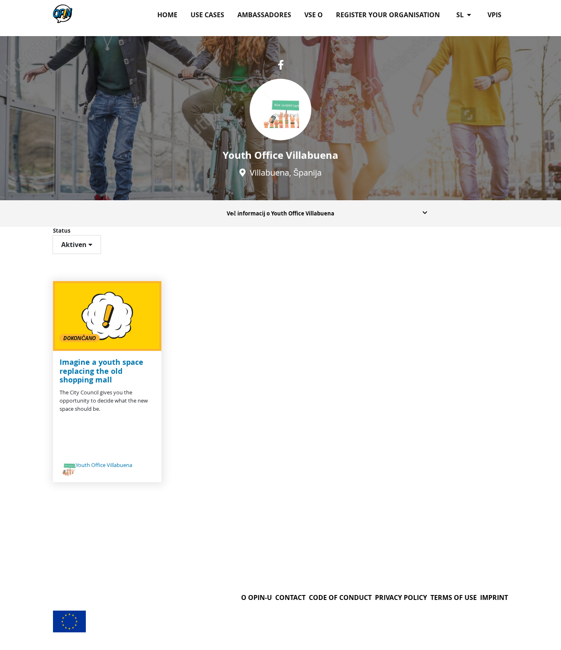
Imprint (494, 597)
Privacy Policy (401, 597)
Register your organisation (388, 14)
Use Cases (207, 14)
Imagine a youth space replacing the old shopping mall (101, 371)
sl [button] (460, 14)
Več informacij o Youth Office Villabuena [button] (280, 213)
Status (61, 230)
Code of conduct (340, 597)
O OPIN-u (256, 597)
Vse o (313, 14)
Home (167, 14)
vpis (494, 14)
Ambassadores (264, 14)
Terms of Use (453, 597)
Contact (290, 597)
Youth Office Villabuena (104, 465)
